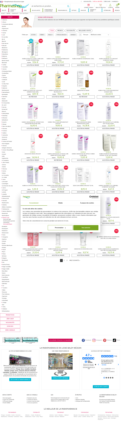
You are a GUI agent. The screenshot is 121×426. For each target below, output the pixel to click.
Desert (4, 98)
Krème (4, 173)
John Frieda (5, 162)
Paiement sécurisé (32, 398)
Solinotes (4, 283)
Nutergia (113, 418)
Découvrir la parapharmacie (20, 379)
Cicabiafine (5, 73)
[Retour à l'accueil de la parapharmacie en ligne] (15, 6)
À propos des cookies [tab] (87, 203)
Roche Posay (6, 264)
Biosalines (5, 54)
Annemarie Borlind (7, 24)
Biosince (4, 56)
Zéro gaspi (10, 319)
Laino (3, 179)
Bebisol (66, 415)
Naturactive (115, 415)
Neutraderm (5, 215)
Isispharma (5, 158)
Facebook (88, 340)
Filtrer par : (25, 35)
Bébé (25, 10)
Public (50, 34)
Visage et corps (13, 10)
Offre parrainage (7, 401)
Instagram (99, 340)
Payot (4, 249)
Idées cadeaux (10, 330)
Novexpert (5, 228)
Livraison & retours (32, 399)
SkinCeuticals (5, 281)
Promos (117, 10)
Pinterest (109, 340)
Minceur (83, 10)
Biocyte (4, 45)
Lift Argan (5, 190)
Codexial (4, 79)
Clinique (4, 77)
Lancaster (5, 181)
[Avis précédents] (98, 364)
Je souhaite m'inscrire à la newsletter (60, 340)
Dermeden (5, 94)
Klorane (4, 169)
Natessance (5, 209)
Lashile (84, 416)
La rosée (4, 177)
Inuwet (4, 154)
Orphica (4, 239)
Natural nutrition (102, 416)
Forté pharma (101, 415)
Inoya (3, 152)
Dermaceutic (5, 90)
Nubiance (4, 230)
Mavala (4, 200)
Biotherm (4, 58)
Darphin (4, 86)
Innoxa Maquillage (7, 150)
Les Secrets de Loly (7, 186)
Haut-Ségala (5, 143)
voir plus (104, 364)
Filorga (4, 124)
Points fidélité (6, 403)
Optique (74, 10)
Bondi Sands (5, 60)
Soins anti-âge (7, 219)
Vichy (3, 306)
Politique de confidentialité (83, 401)
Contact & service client (33, 401)
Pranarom (100, 419)
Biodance (4, 47)
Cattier (4, 65)
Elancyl (4, 111)
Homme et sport (93, 10)
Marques (115, 1)
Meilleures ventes (85, 30)
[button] (110, 6)
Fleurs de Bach (6, 126)
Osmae (4, 241)
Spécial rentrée (97, 1)
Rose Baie (4, 271)
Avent (56, 415)
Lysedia (4, 194)
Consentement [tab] (33, 203)
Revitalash (5, 260)
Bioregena (5, 52)
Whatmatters (5, 311)
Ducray (4, 107)
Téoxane (4, 292)
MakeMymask (6, 196)
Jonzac (4, 164)
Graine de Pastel (7, 141)
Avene (4, 33)
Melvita (4, 205)
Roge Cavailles (6, 266)
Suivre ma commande (8, 399)
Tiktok (118, 340)
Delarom (4, 88)
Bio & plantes (36, 10)
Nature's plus (106, 418)
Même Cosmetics (6, 207)
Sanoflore (5, 277)
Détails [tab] (60, 203)
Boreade (4, 62)
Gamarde (5, 135)
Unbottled (5, 300)
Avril (3, 35)
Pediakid (62, 416)
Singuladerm (5, 279)
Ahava (4, 22)
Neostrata (5, 213)
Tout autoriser (85, 227)
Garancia (4, 137)
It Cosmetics (5, 160)
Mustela (51, 416)
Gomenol (4, 139)
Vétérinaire (107, 10)
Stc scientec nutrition (83, 415)
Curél (3, 81)
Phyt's (3, 251)
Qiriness (4, 256)
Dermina (4, 96)
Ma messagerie (7, 398)
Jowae (4, 166)
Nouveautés (87, 1)
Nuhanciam (5, 233)
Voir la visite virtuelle (60, 378)
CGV (77, 398)
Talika (3, 290)
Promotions (10, 315)
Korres (4, 171)
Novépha (4, 226)
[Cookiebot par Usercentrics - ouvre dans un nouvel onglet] (90, 197)
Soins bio (10, 326)
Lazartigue (5, 183)
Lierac (4, 188)
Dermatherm (5, 92)
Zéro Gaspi (107, 1)
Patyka (4, 247)
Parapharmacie (62, 10)
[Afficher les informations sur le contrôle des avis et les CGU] (95, 364)
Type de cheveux (61, 34)
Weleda (4, 309)
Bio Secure (5, 43)
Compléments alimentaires (48, 10)
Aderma (4, 20)
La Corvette (5, 175)
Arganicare (5, 28)
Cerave (4, 69)
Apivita (4, 26)
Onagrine (5, 237)
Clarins (4, 75)
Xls (92, 416)
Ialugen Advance (7, 148)
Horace (4, 145)
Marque (73, 34)
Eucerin (4, 122)
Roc (3, 262)
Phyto (4, 254)
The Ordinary (5, 294)
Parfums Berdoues (7, 245)
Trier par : (86, 35)
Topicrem (4, 296)
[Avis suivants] (118, 364)
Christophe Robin (7, 71)
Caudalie (5, 67)
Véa (3, 304)
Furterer (4, 130)
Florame (4, 128)
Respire (4, 258)
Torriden (4, 298)
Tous (52, 30)
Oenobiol (92, 415)
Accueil (3, 13)
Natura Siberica (6, 211)
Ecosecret (4, 109)
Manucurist (5, 198)
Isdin (3, 156)
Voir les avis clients (101, 387)
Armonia (4, 30)
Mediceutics (5, 202)
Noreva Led (15, 13)
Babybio (61, 415)
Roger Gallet (5, 269)
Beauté (4, 10)
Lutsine (4, 192)
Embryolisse (5, 113)
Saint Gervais (5, 275)
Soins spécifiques (7, 224)
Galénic (4, 133)
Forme (42, 34)
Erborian (4, 118)
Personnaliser (59, 227)
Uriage (4, 302)
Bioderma (5, 50)
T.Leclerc (4, 288)
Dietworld (4, 101)
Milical (75, 416)
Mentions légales (80, 399)
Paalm (3, 243)
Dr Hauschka (6, 103)
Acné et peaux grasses (9, 221)
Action (33, 34)
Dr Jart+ (4, 105)
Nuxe (3, 235)
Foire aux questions (32, 403)
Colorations (6, 222)
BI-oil (3, 39)
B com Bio (5, 37)
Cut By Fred (5, 84)
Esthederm (5, 120)
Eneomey (4, 115)
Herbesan (108, 415)
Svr (3, 285)
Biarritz (4, 41)
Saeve (3, 273)
